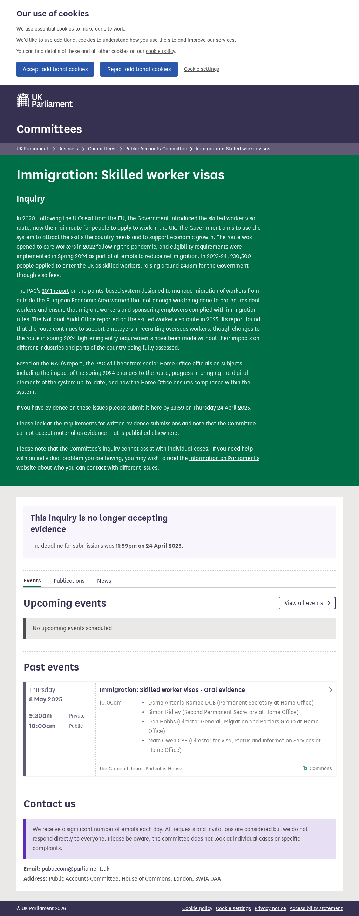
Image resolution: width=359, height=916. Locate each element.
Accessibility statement (316, 908)
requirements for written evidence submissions (122, 423)
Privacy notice (270, 908)
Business (68, 149)
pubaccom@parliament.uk (75, 869)
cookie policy (160, 51)
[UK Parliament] (45, 100)
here (156, 407)
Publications (69, 581)
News (104, 581)
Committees (49, 129)
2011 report (55, 291)
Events (32, 580)
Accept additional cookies (55, 69)
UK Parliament (32, 149)
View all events (304, 603)
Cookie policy (197, 908)
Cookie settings (201, 69)
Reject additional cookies (139, 69)
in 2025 (209, 319)
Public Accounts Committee (156, 149)
